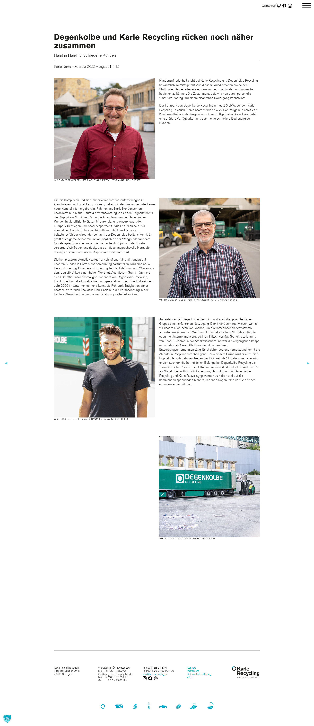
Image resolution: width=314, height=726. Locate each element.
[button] (7, 719)
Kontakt (191, 667)
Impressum (193, 670)
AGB (189, 677)
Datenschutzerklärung (199, 674)
